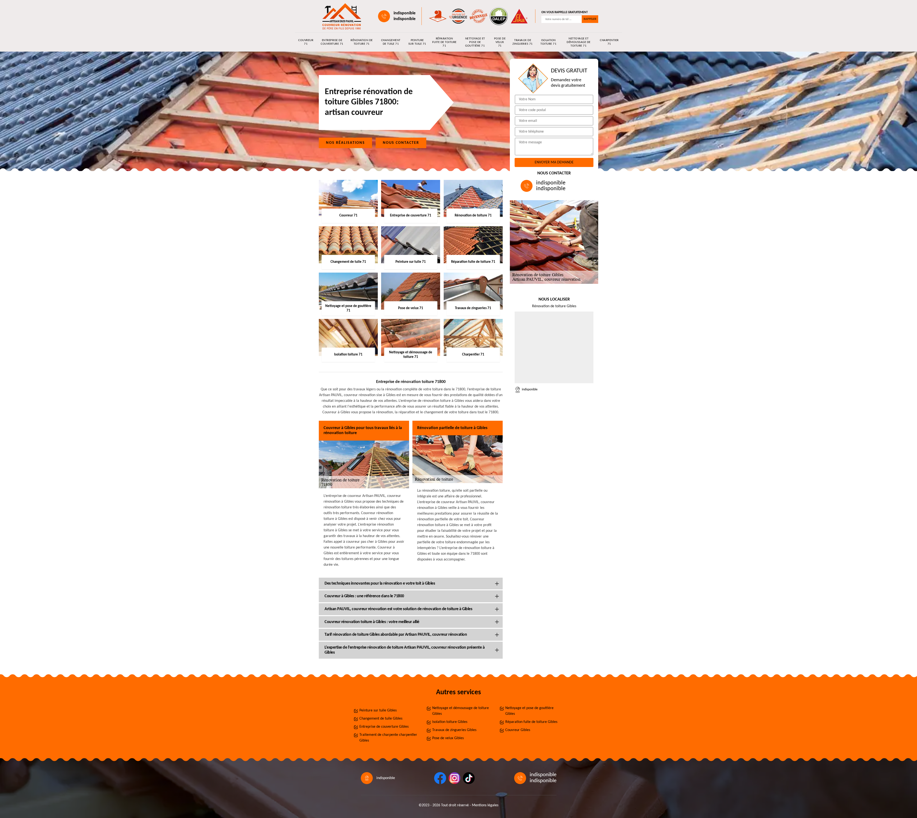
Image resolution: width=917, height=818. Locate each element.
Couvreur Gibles (517, 730)
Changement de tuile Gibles (380, 719)
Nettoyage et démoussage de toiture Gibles (460, 711)
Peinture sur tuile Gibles (378, 710)
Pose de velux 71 (500, 42)
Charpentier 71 (609, 42)
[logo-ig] (454, 778)
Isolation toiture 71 (548, 42)
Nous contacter (401, 143)
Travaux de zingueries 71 (522, 42)
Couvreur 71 (305, 42)
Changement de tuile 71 (390, 42)
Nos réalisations (345, 143)
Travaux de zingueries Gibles (454, 730)
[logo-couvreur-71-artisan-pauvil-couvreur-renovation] (340, 16)
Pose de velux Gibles (448, 738)
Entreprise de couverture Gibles (384, 727)
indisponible (405, 13)
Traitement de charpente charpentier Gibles (388, 738)
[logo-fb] (440, 778)
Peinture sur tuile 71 (417, 42)
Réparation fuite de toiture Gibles (531, 722)
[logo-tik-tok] (469, 778)
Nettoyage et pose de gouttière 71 (475, 42)
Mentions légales (485, 805)
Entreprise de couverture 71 (332, 42)
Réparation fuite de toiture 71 (444, 42)
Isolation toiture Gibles (449, 722)
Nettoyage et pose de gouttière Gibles (529, 711)
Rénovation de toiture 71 (362, 42)
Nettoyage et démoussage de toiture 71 (579, 42)
